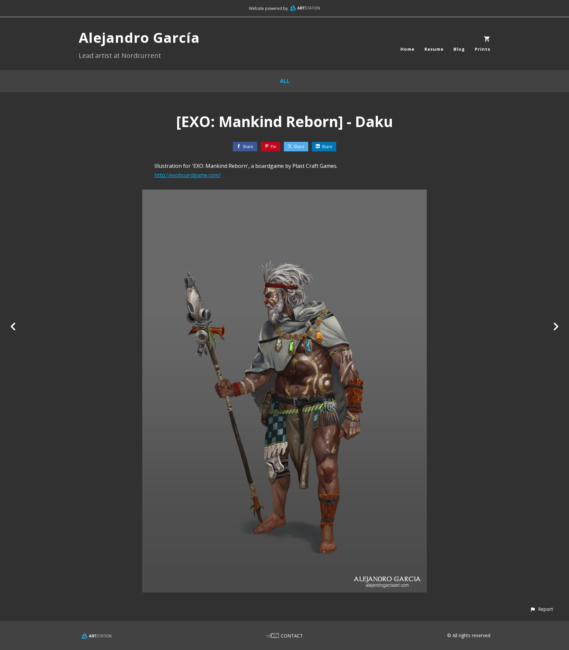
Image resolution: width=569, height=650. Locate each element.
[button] (541, 609)
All (284, 81)
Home (407, 49)
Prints (482, 49)
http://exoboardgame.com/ (187, 175)
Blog (459, 49)
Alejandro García (139, 37)
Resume (434, 49)
